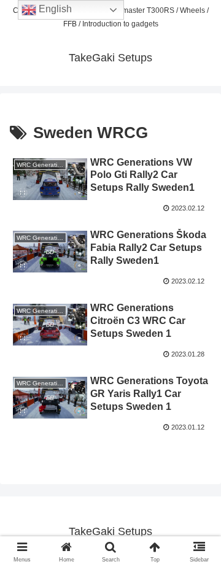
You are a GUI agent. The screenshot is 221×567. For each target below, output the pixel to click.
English (54, 9)
